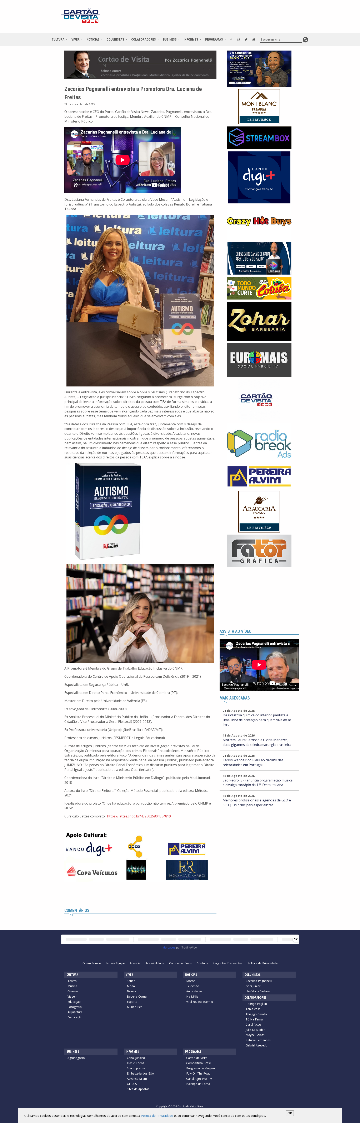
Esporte (132, 1002)
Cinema (73, 991)
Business (170, 39)
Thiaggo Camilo (256, 1014)
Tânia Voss (253, 1009)
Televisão (192, 986)
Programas (214, 39)
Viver (75, 39)
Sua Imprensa (136, 1068)
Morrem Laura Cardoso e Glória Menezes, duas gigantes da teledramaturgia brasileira (257, 742)
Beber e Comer (137, 996)
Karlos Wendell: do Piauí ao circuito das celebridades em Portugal (253, 762)
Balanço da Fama (198, 1084)
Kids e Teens (135, 1063)
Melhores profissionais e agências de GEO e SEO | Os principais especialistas (257, 802)
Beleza (131, 991)
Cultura (58, 39)
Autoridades (194, 991)
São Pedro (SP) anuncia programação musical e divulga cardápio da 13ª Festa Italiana (258, 782)
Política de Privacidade (263, 963)
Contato (202, 963)
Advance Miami (137, 1079)
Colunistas (115, 39)
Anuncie (135, 963)
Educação (74, 1002)
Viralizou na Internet (199, 1002)
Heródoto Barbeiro (258, 991)
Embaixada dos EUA (140, 1073)
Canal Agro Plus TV (199, 1079)
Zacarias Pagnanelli (259, 981)
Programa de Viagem (200, 1068)
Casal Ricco (253, 1024)
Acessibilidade (154, 963)
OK (290, 1113)
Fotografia (75, 1007)
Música (72, 986)
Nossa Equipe (115, 963)
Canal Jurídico (136, 1058)
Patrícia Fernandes (258, 1040)
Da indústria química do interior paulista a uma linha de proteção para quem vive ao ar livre (257, 720)
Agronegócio (76, 1058)
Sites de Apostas (138, 1089)
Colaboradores (143, 39)
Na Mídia (192, 996)
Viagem (73, 996)
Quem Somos (91, 963)
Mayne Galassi (255, 1035)
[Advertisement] (217, 18)
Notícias (93, 39)
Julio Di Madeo (255, 1030)
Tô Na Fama (254, 1019)
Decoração (75, 1017)
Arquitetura (75, 1012)
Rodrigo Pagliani (257, 1004)
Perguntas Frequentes (227, 963)
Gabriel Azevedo (257, 1045)
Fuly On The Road (198, 1073)
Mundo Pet (134, 1007)
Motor (190, 981)
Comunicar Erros (180, 963)
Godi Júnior (253, 986)
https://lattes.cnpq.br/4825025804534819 (139, 816)
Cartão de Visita (197, 1058)
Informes (191, 39)
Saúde (131, 981)
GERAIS (132, 1084)
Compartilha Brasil (198, 1063)
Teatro (72, 981)
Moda (131, 986)
